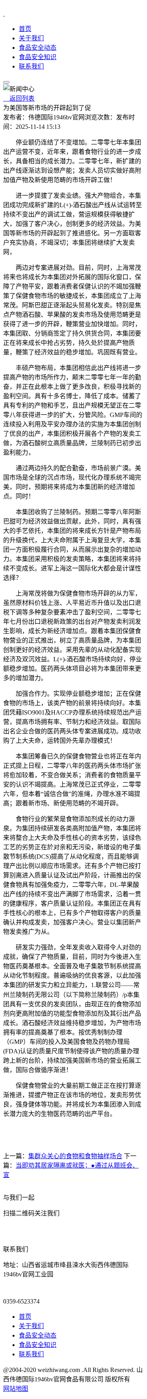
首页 (25, 28)
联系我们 (31, 66)
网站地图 (15, 1388)
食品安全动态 (37, 47)
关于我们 (31, 38)
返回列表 (18, 98)
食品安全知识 (37, 57)
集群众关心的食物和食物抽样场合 (75, 1156)
